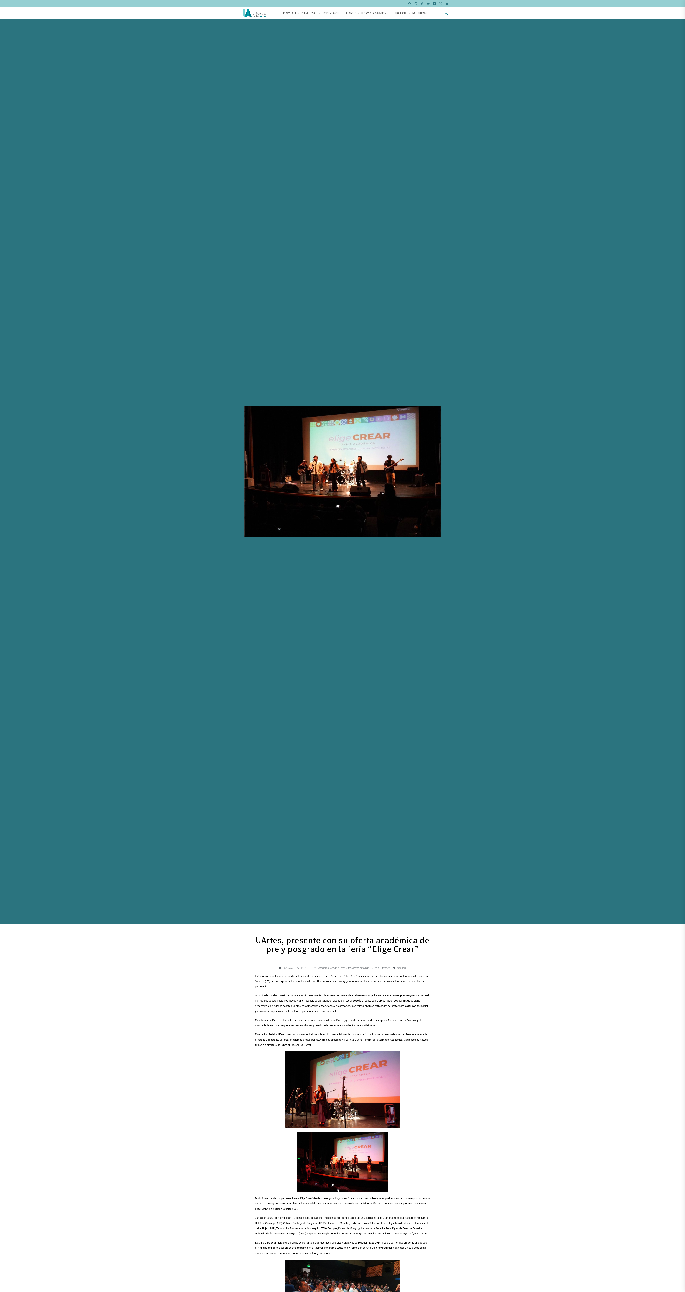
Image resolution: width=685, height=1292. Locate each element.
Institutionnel (420, 13)
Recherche (401, 13)
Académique (323, 968)
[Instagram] (415, 3)
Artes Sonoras (352, 968)
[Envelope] (447, 3)
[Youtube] (428, 3)
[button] (446, 13)
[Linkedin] (434, 3)
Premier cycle (309, 13)
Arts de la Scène (337, 968)
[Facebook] (409, 3)
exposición (402, 968)
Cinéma (375, 968)
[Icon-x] (440, 3)
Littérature (385, 968)
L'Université (289, 13)
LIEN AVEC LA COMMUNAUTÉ (375, 13)
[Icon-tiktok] (422, 3)
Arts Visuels (365, 968)
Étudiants (350, 13)
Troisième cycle (331, 13)
